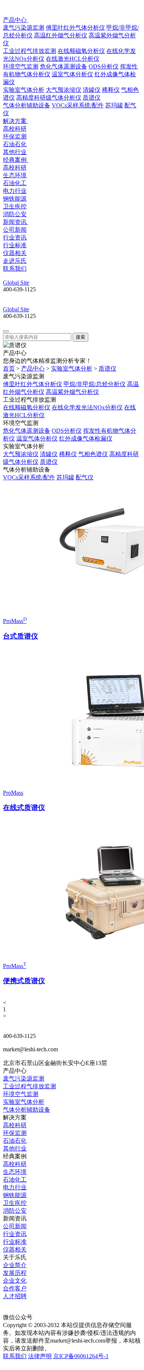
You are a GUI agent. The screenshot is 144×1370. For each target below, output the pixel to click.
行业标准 (15, 245)
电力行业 (15, 191)
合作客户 (15, 1288)
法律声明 (40, 1356)
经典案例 (15, 160)
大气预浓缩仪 (63, 90)
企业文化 (15, 1280)
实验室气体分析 (23, 90)
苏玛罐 (114, 105)
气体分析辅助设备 (26, 105)
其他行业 (15, 152)
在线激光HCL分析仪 (72, 59)
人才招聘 (15, 1296)
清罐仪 (91, 90)
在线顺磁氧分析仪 (81, 51)
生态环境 (15, 175)
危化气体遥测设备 (63, 66)
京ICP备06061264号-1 (81, 1356)
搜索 (80, 337)
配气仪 (84, 477)
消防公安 (15, 214)
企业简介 (15, 1265)
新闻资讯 (15, 222)
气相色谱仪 (93, 454)
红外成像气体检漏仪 (85, 438)
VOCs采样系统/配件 (78, 105)
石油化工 (15, 183)
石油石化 (15, 144)
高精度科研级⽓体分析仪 (48, 97)
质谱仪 (91, 97)
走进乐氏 (15, 261)
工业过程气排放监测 (29, 51)
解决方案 (15, 121)
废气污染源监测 (23, 27)
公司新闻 (15, 230)
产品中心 (15, 20)
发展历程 (15, 1273)
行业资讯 (15, 237)
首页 (9, 368)
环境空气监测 (20, 66)
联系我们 (15, 268)
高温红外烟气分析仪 (60, 35)
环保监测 (15, 136)
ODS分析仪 (104, 66)
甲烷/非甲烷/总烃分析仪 (95, 384)
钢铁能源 (15, 198)
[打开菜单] (6, 331)
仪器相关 (15, 253)
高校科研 (15, 128)
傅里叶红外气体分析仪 (75, 27)
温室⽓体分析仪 (72, 74)
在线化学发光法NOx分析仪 (87, 407)
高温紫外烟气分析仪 (72, 392)
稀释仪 (111, 90)
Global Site (16, 282)
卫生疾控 (15, 206)
